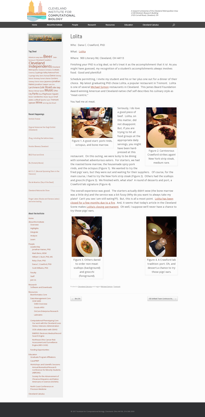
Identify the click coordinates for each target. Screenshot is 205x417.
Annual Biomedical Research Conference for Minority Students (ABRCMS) (46, 370)
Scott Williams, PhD (40, 268)
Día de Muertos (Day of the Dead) (41, 182)
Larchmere (34, 87)
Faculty (33, 272)
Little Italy (56, 87)
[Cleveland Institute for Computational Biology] (51, 11)
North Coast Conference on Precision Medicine (42, 387)
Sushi (48, 100)
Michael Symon (100, 87)
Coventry (31, 73)
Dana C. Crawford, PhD (41, 264)
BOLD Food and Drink (36, 155)
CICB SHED (36, 301)
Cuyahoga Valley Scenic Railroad (39, 76)
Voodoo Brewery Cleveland (38, 146)
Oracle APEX (39, 307)
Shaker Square (48, 97)
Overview (34, 224)
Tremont (116, 286)
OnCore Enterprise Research (46, 311)
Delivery (58, 76)
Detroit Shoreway (34, 78)
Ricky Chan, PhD (39, 260)
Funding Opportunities (39, 349)
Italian (42, 81)
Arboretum (32, 57)
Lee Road (46, 87)
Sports (43, 100)
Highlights (34, 228)
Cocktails (55, 70)
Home (34, 25)
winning (45, 103)
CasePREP (34, 361)
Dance (52, 75)
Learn (32, 239)
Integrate (34, 232)
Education (129, 25)
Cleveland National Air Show (39, 190)
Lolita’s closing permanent (103, 206)
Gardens (54, 78)
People (75, 25)
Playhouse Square (50, 93)
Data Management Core (40, 298)
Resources (110, 25)
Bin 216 (76, 299)
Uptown (32, 102)
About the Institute (54, 25)
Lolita (82, 51)
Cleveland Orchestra (45, 70)
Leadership (35, 246)
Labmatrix (38, 315)
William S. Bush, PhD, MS (42, 257)
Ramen (31, 97)
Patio (40, 94)
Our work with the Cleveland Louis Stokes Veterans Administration (46, 324)
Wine (39, 102)
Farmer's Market (45, 78)
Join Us (33, 280)
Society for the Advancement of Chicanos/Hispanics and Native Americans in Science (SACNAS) (45, 379)
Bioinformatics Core (38, 294)
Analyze (33, 235)
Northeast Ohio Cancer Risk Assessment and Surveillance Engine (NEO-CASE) (44, 342)
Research (92, 25)
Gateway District (34, 81)
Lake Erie (52, 84)
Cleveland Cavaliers (43, 60)
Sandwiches (38, 97)
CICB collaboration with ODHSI (44, 329)
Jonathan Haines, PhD (41, 249)
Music (49, 90)
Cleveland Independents (40, 64)
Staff (32, 276)
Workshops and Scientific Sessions (45, 364)
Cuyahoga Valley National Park (47, 72)
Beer (47, 56)
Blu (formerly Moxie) (36, 163)
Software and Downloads (41, 287)
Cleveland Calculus (151, 25)
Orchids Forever (34, 119)
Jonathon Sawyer (41, 84)
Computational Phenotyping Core (44, 320)
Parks (35, 93)
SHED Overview (40, 304)
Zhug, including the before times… (42, 138)
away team (39, 57)
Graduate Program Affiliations (43, 357)
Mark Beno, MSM (39, 253)
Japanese (48, 81)
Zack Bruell (52, 103)
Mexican (31, 91)
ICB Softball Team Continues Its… (162, 299)
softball (37, 100)
